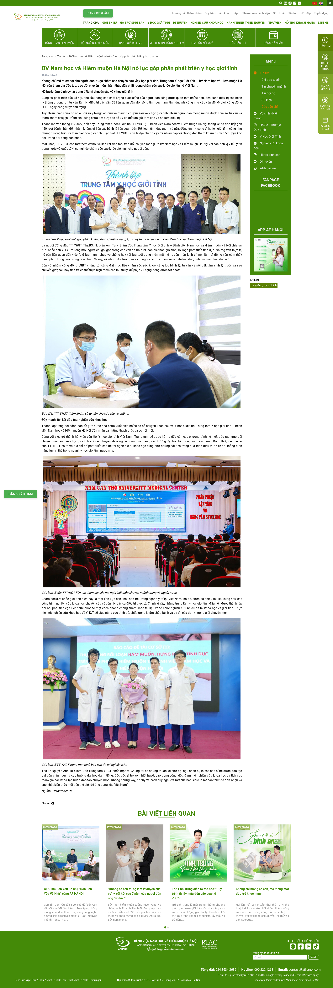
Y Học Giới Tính (270, 136)
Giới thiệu (109, 22)
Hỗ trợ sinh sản (132, 22)
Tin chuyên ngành (274, 86)
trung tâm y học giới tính (264, 285)
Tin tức (293, 13)
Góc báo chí (270, 107)
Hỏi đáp (306, 13)
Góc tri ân (279, 13)
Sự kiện (267, 100)
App (236, 13)
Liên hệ (323, 22)
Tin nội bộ (268, 93)
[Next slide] (285, 874)
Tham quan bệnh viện (256, 13)
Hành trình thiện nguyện (245, 22)
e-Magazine (268, 168)
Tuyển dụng (321, 13)
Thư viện (275, 22)
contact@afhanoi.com (299, 969)
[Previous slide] (48, 874)
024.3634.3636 (218, 969)
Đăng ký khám (98, 13)
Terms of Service (303, 975)
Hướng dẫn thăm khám (187, 13)
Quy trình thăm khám (218, 13)
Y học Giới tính (159, 22)
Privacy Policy (281, 975)
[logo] (29, 17)
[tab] (165, 927)
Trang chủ (91, 22)
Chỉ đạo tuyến (271, 80)
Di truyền (180, 22)
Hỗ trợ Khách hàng (300, 22)
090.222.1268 (257, 969)
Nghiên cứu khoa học (207, 22)
